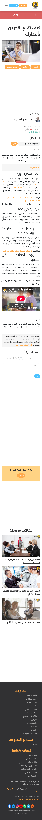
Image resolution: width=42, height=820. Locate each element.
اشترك (21, 475)
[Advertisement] (21, 91)
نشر (37, 376)
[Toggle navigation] (6, 5)
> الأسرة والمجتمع (30, 716)
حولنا (33, 810)
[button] (21, 167)
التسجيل (14, 5)
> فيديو (34, 720)
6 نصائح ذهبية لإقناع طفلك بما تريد (17, 251)
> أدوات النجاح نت (30, 733)
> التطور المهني (31, 709)
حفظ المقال (33, 132)
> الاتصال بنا (32, 776)
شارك (14, 144)
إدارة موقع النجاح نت (24, 345)
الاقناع (27, 129)
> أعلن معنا (33, 755)
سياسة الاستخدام (12, 810)
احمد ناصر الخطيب (24, 119)
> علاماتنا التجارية (30, 772)
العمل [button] (35, 67)
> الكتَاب (34, 730)
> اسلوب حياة (32, 706)
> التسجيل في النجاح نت (27, 766)
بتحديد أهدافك (16, 187)
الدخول (23, 5)
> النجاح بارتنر (31, 759)
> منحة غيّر (32, 744)
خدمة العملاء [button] (12, 67)
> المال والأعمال (31, 702)
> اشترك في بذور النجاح (27, 762)
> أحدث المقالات (31, 695)
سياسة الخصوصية (24, 810)
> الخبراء (33, 726)
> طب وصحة (32, 713)
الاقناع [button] (25, 67)
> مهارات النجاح (31, 699)
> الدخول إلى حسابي (29, 769)
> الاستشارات (32, 723)
